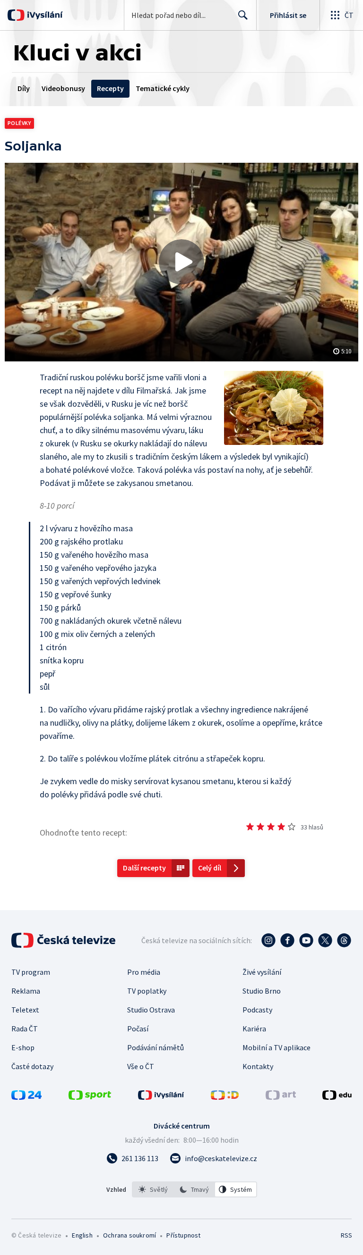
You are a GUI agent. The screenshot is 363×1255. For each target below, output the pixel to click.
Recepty (110, 88)
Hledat (243, 15)
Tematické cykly (163, 88)
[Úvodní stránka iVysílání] (44, 15)
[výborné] (291, 826)
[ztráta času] (250, 826)
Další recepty (144, 867)
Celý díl (209, 867)
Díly (23, 88)
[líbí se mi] (281, 826)
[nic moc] (260, 826)
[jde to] (271, 826)
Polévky (19, 122)
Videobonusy (63, 88)
